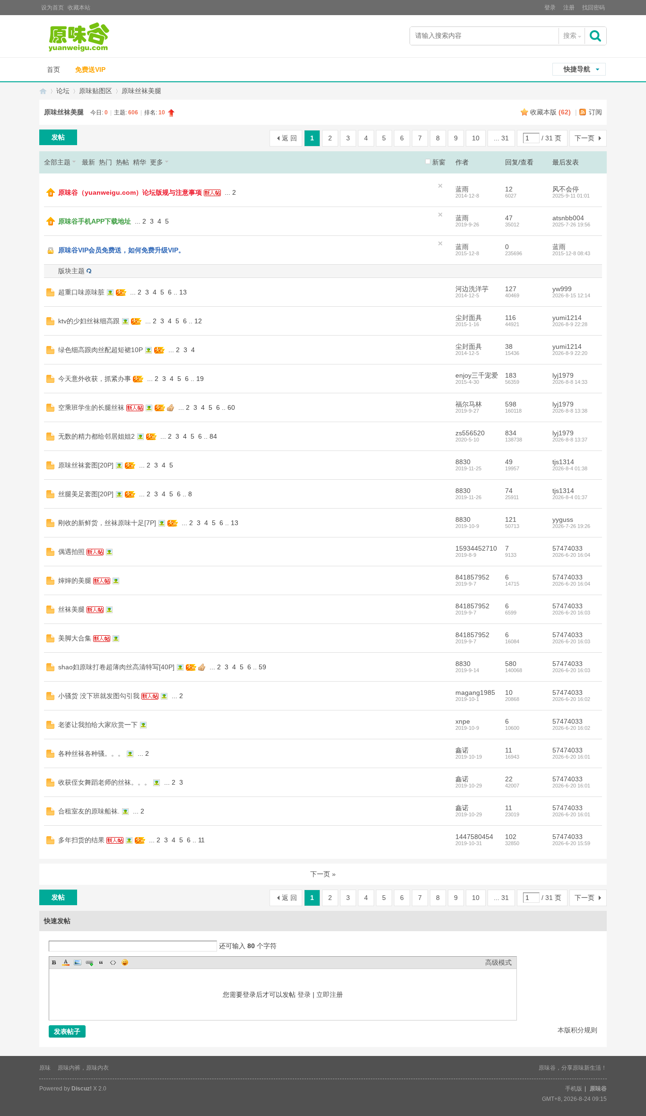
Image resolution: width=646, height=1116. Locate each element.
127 (510, 289)
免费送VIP (90, 69)
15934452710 (476, 548)
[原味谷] (103, 37)
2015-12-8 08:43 (571, 253)
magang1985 (475, 692)
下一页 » (323, 874)
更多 (156, 162)
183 (510, 375)
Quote (101, 962)
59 (262, 667)
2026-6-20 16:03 (571, 612)
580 (510, 663)
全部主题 (57, 162)
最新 (88, 162)
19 (200, 378)
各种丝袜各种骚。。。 (91, 753)
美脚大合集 (74, 638)
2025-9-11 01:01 (571, 196)
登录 (550, 7)
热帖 (122, 162)
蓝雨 (462, 189)
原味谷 (43, 91)
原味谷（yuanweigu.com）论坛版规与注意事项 (130, 192)
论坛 (63, 91)
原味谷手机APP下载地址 (94, 221)
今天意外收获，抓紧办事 (94, 378)
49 (509, 462)
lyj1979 (563, 375)
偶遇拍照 (71, 551)
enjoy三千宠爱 (476, 375)
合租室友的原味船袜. (89, 811)
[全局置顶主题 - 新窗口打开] (50, 194)
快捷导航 (577, 69)
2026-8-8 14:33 (569, 382)
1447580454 (474, 836)
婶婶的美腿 (74, 580)
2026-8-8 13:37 (569, 439)
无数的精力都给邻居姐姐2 (96, 436)
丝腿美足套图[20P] (85, 494)
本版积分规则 (577, 1030)
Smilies (125, 962)
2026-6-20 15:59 (571, 843)
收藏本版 (550, 112)
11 (508, 750)
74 (509, 490)
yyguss (562, 519)
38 (509, 346)
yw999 (562, 289)
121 (510, 519)
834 (510, 433)
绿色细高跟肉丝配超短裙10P (100, 350)
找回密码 (593, 7)
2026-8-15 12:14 (571, 295)
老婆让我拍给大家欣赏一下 (98, 724)
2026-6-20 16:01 (571, 757)
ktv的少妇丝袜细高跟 (89, 321)
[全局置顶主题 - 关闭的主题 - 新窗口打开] (51, 253)
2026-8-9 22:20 (569, 353)
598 (510, 404)
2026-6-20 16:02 (571, 699)
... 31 (501, 138)
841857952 (472, 577)
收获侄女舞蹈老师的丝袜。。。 (104, 782)
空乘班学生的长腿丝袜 (91, 407)
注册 (569, 7)
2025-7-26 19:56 (571, 224)
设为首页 (52, 7)
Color (65, 962)
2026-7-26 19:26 (571, 526)
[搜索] (596, 35)
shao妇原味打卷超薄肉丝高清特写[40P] (116, 667)
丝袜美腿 (71, 609)
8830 (463, 462)
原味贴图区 (95, 91)
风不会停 (565, 189)
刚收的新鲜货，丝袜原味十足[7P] (107, 523)
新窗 (438, 162)
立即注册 (329, 994)
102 (510, 836)
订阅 (595, 112)
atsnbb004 (568, 218)
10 (476, 138)
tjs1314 (563, 462)
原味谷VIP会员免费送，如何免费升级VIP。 (121, 250)
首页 (53, 69)
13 (183, 292)
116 (510, 317)
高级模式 (498, 962)
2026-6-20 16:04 (571, 555)
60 (231, 407)
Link (89, 962)
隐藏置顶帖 (440, 186)
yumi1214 (567, 317)
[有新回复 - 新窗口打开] (50, 294)
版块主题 (71, 271)
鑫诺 (462, 750)
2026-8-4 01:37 (569, 497)
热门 (105, 162)
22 (509, 779)
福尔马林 (468, 404)
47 (509, 218)
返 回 (289, 138)
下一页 (584, 138)
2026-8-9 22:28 (569, 324)
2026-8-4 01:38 (569, 468)
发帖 (58, 137)
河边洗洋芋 (472, 289)
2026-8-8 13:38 (569, 411)
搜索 (569, 35)
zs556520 (470, 433)
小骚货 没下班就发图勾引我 (99, 696)
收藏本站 (79, 7)
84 (213, 436)
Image (77, 962)
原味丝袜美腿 (141, 91)
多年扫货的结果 (81, 840)
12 (509, 189)
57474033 (567, 548)
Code (113, 962)
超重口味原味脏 (81, 292)
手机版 (573, 1088)
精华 (139, 162)
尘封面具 (468, 317)
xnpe (462, 721)
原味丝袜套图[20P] (85, 465)
